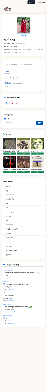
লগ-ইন (32, 2)
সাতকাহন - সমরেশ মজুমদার (10, 169)
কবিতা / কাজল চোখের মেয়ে (8, 293)
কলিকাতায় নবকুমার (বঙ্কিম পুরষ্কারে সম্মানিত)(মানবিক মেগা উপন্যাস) (23, 169)
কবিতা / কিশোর (6, 281)
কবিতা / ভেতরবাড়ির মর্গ (7, 304)
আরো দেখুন (38, 273)
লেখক (14, 119)
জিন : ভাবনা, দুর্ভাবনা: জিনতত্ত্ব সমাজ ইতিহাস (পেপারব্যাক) (9, 151)
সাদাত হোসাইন (10, 300)
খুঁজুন (39, 122)
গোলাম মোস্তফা (10, 289)
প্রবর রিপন (9, 278)
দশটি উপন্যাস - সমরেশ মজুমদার (23, 151)
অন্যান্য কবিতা (9, 86)
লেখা (8, 119)
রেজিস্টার (42, 2)
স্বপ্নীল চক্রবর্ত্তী (11, 312)
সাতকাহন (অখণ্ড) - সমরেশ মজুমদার (37, 151)
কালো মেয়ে (7, 82)
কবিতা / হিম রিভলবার (7, 270)
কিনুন (10, 153)
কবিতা (7, 71)
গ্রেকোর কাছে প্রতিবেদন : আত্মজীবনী (37, 169)
